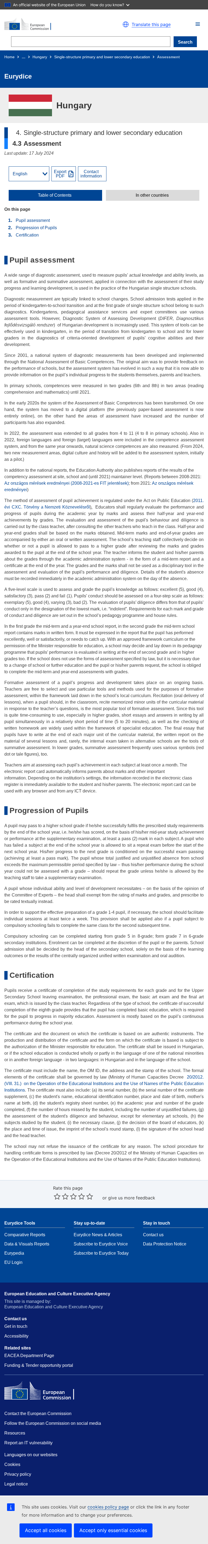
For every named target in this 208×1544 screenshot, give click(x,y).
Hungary (39, 57)
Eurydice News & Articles (98, 1234)
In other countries (152, 195)
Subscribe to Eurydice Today (101, 1253)
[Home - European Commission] (51, 24)
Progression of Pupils (36, 227)
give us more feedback (131, 1197)
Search (185, 42)
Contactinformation (91, 174)
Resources (14, 1433)
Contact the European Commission (38, 1413)
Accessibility (16, 1336)
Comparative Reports (24, 1234)
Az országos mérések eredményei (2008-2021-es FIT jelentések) (66, 483)
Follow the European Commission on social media (52, 1423)
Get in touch (15, 1326)
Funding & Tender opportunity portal (38, 1365)
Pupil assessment (33, 220)
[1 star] (57, 1196)
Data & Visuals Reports (26, 1244)
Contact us (153, 1234)
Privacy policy (17, 1474)
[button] (198, 24)
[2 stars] (61, 1196)
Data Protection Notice (164, 1244)
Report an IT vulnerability (28, 1443)
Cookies (12, 1464)
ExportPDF (60, 174)
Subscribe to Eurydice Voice (101, 1244)
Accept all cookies (45, 1530)
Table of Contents (55, 195)
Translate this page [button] (151, 24)
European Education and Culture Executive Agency (57, 1293)
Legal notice (16, 1484)
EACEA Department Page (29, 1355)
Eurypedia (14, 1253)
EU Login (13, 1262)
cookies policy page (108, 1507)
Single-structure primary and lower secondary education (102, 57)
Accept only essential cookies (113, 1530)
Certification (27, 235)
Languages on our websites (30, 1454)
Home (9, 57)
